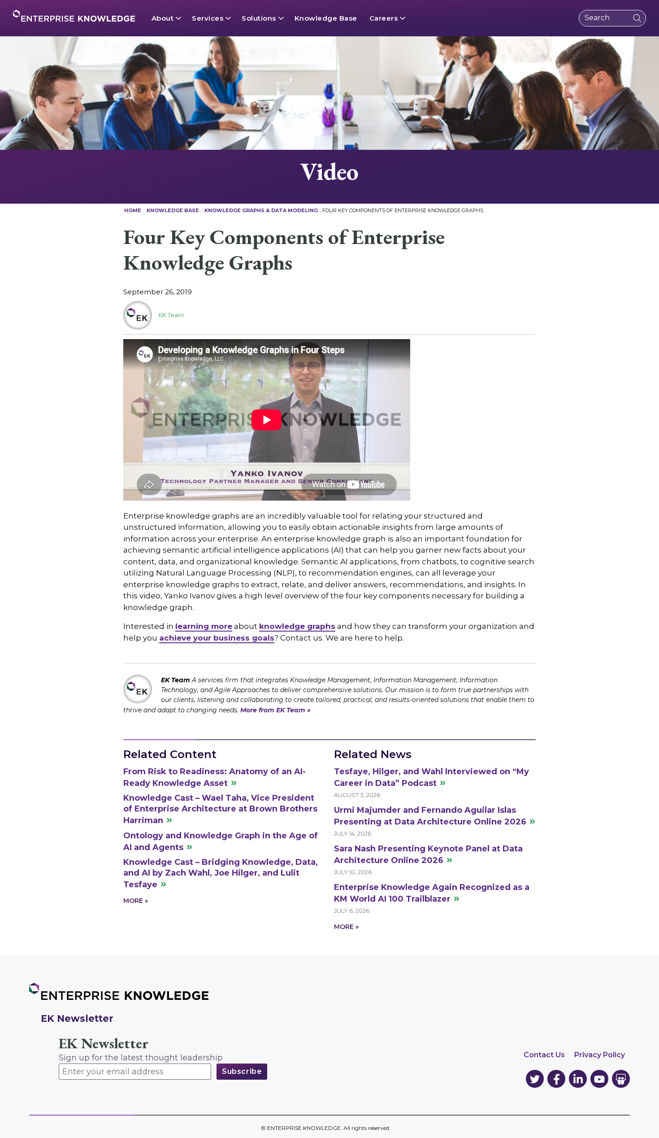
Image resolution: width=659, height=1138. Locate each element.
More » (135, 901)
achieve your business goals (216, 637)
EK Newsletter (103, 1043)
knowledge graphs (297, 626)
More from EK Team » (275, 710)
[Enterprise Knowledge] (74, 15)
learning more (203, 626)
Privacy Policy (599, 1055)
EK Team (171, 314)
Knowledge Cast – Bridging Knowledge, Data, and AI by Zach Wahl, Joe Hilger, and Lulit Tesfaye (220, 873)
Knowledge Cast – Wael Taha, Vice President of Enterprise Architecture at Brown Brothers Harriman (220, 809)
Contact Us (544, 1055)
